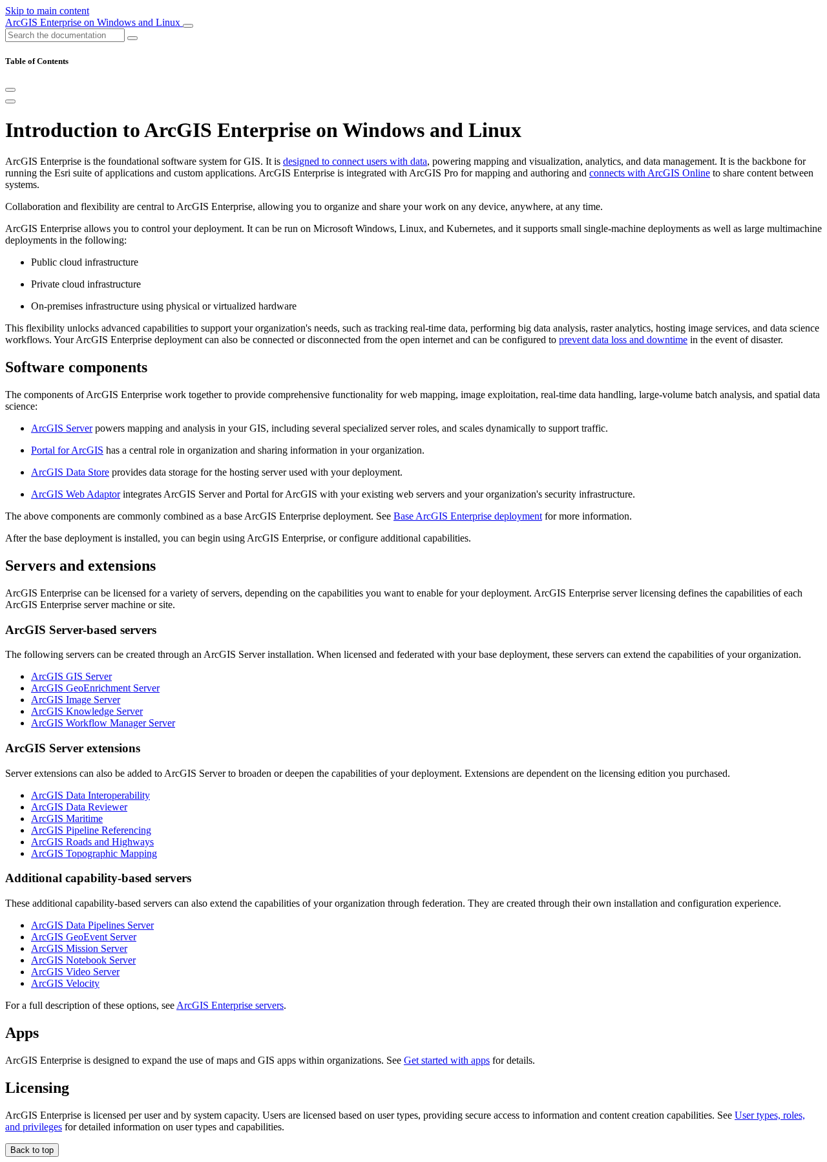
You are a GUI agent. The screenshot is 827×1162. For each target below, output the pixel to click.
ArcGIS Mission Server (79, 948)
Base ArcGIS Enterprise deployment (467, 516)
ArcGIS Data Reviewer (79, 806)
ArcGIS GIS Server (71, 676)
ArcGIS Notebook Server (83, 960)
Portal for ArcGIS (67, 450)
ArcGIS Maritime (67, 818)
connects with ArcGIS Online (649, 172)
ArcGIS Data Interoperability (90, 795)
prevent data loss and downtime (623, 339)
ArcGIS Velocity (65, 983)
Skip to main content (47, 10)
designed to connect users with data (355, 161)
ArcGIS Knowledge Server (87, 711)
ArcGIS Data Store (70, 472)
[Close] (10, 90)
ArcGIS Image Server (75, 699)
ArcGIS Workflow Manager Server (103, 722)
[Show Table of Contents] (10, 101)
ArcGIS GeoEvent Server (83, 936)
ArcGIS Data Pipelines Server (92, 925)
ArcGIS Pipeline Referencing (91, 830)
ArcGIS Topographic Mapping (94, 853)
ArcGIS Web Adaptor (75, 494)
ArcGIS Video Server (75, 971)
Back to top (32, 1150)
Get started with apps (447, 1060)
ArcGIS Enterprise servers (230, 1005)
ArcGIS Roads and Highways (92, 841)
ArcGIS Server (61, 428)
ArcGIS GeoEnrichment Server (95, 687)
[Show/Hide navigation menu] (188, 26)
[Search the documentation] (132, 38)
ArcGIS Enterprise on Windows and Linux (94, 22)
